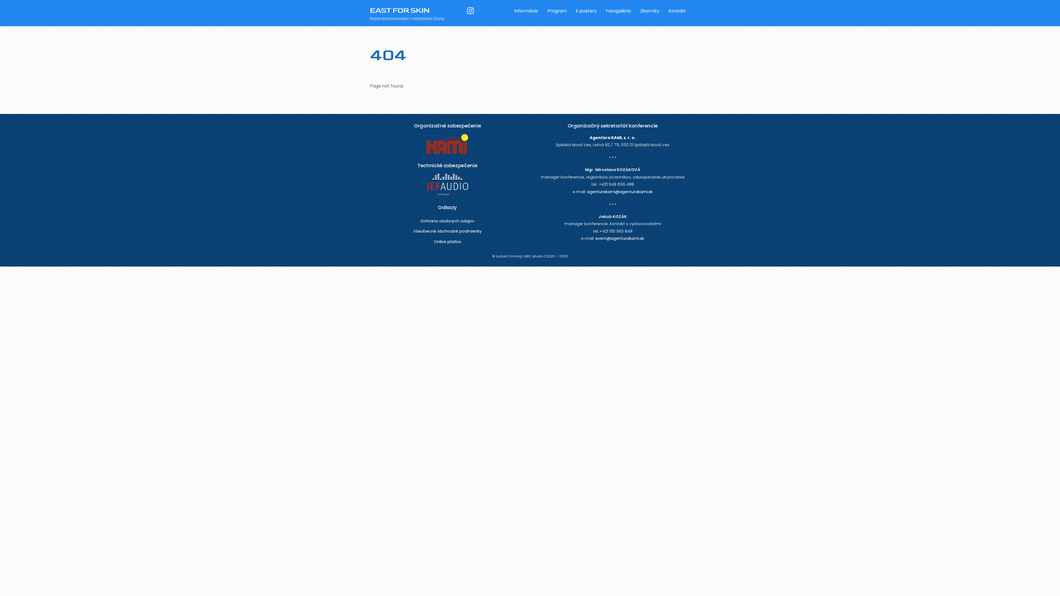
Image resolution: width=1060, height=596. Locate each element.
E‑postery (586, 11)
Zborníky (649, 11)
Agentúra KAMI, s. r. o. (612, 137)
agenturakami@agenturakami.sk (620, 192)
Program (557, 11)
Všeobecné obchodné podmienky (447, 231)
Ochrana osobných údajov (447, 221)
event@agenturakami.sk (619, 238)
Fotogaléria (618, 11)
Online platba (447, 241)
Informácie (526, 11)
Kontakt (677, 11)
